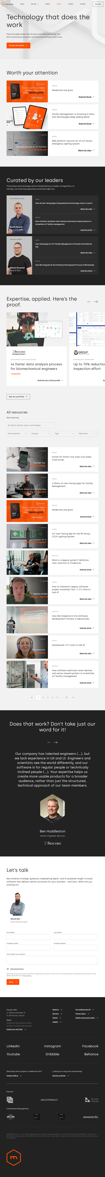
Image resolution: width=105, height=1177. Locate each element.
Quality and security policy (85, 1018)
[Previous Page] (32, 697)
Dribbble (52, 1054)
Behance (91, 1054)
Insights (59, 4)
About (22, 4)
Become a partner (59, 1076)
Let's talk (98, 4)
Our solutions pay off (83, 1010)
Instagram (52, 1046)
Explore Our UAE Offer (15, 1029)
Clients (47, 4)
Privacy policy (80, 1014)
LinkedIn (13, 1046)
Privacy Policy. (27, 975)
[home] (7, 4)
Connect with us (12, 1076)
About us (55, 1010)
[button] (34, 4)
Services (55, 1014)
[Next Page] (73, 697)
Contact (82, 4)
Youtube (13, 1054)
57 (67, 697)
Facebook (90, 1046)
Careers (70, 4)
